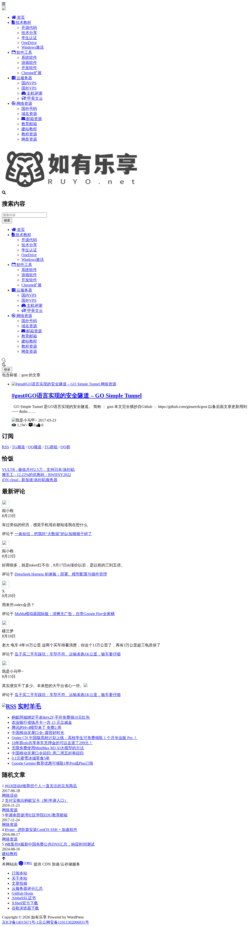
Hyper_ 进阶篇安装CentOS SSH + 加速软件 (41, 830)
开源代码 (29, 28)
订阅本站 (19, 873)
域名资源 (29, 114)
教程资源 (29, 134)
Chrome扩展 (31, 73)
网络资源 (24, 103)
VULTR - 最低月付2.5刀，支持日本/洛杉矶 (38, 470)
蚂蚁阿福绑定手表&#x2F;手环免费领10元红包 (51, 717)
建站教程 (29, 129)
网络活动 (10, 795)
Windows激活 (32, 47)
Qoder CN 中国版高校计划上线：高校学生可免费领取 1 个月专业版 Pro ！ (74, 738)
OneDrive (29, 43)
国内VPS (28, 83)
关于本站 (19, 878)
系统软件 (29, 57)
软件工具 (24, 52)
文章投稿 (19, 883)
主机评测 (34, 93)
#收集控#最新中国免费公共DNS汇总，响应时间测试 (50, 844)
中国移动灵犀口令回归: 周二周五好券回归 (48, 753)
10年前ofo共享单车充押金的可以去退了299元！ (52, 743)
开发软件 (29, 68)
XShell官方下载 (25, 903)
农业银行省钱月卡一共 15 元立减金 (42, 722)
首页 (20, 17)
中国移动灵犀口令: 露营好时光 (38, 733)
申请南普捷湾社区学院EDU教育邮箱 (36, 815)
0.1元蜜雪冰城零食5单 (31, 758)
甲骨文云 (34, 98)
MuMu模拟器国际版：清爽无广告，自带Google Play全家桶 (65, 614)
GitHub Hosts (22, 893)
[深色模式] (124, 364)
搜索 (7, 220)
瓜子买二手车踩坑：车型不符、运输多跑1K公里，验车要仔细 (68, 654)
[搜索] (124, 360)
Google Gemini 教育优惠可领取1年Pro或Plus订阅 (52, 763)
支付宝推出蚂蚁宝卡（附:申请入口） (36, 800)
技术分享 (29, 33)
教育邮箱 (29, 124)
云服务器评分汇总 (27, 888)
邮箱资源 (33, 119)
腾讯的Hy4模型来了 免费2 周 (36, 727)
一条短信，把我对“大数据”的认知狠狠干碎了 (53, 534)
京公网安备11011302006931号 (63, 922)
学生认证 (29, 38)
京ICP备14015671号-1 (20, 922)
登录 (7, 369)
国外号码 (29, 108)
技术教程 (23, 22)
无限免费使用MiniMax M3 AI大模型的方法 (48, 748)
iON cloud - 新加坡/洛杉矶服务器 (29, 480)
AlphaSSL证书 (24, 898)
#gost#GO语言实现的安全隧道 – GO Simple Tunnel (77, 395)
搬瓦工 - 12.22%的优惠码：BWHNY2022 (36, 475)
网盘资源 (29, 139)
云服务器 (24, 78)
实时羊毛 (29, 706)
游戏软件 (29, 63)
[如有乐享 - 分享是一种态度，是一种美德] (73, 188)
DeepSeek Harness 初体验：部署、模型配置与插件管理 (61, 574)
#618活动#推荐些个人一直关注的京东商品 (41, 786)
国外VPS (28, 88)
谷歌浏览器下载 (25, 908)
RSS (5, 447)
